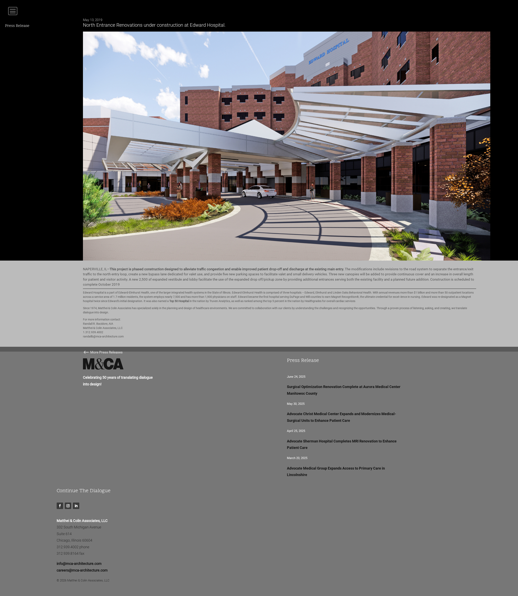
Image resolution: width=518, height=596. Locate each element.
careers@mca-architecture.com (82, 570)
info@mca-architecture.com (79, 563)
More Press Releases (103, 352)
